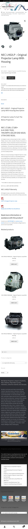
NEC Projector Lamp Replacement (17, 90)
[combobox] (14, 363)
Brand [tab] (2, 103)
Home (4, 12)
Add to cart (11, 77)
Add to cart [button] (14, 264)
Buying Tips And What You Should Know (10, 208)
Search (14, 526)
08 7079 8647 (11, 221)
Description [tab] (4, 99)
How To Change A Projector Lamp (9, 201)
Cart (21, 526)
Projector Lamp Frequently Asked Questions (14, 473)
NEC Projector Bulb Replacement (19, 88)
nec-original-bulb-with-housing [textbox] (13, 362)
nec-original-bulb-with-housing (13, 85)
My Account (4, 526)
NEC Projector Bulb (8, 88)
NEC (2, 93)
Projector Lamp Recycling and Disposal (13, 484)
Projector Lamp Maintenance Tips (12, 482)
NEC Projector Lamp (5, 90)
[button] (25, 21)
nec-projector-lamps (20, 12)
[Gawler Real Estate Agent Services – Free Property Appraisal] (14, 435)
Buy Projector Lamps (10, 12)
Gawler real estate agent (9, 439)
